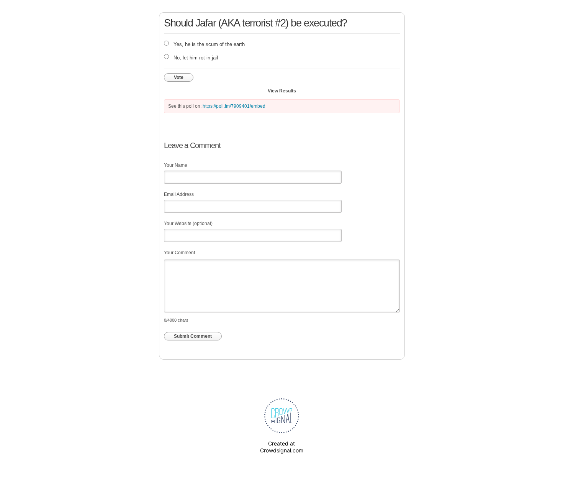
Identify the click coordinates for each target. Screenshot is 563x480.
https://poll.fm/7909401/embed (234, 106)
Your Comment (179, 252)
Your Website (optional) (188, 223)
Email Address (179, 194)
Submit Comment (193, 336)
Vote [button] (178, 77)
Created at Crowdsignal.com (281, 447)
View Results (282, 91)
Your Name (175, 165)
